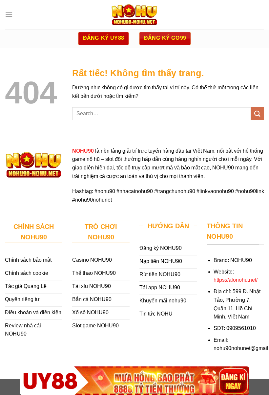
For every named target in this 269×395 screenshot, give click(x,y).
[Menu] (9, 15)
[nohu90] (134, 15)
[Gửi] (257, 113)
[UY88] (134, 380)
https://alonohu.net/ (236, 280)
